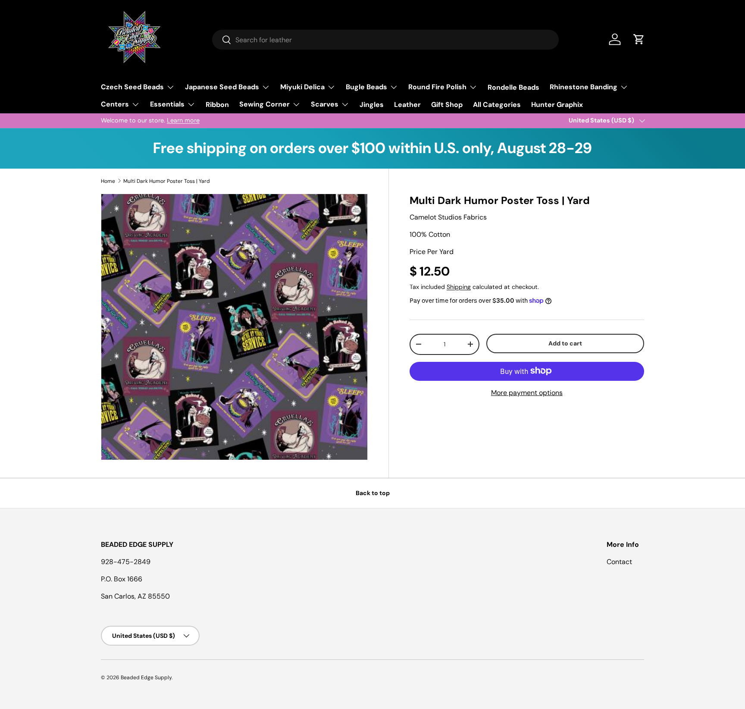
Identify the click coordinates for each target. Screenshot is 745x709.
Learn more (183, 120)
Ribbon (217, 104)
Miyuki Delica (302, 86)
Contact (619, 561)
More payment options (527, 392)
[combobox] (385, 40)
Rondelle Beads (513, 87)
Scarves (324, 104)
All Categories (497, 104)
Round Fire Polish (437, 86)
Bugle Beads (366, 86)
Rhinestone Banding (583, 86)
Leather (407, 104)
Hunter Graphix (557, 104)
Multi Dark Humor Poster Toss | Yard (166, 181)
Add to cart (565, 343)
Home (108, 181)
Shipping (459, 287)
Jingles (372, 104)
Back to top (373, 493)
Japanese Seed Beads (222, 86)
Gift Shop (447, 104)
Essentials (167, 104)
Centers (115, 104)
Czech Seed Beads (132, 86)
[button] (638, 39)
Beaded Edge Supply (146, 677)
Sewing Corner (264, 104)
